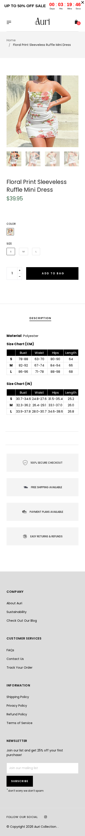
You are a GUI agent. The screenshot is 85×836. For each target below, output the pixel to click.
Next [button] (72, 111)
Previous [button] (13, 111)
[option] (42, 111)
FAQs (10, 650)
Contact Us (15, 659)
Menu (10, 23)
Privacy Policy (17, 705)
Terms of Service (19, 723)
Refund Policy (17, 714)
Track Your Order (19, 667)
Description (40, 318)
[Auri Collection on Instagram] (45, 817)
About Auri (14, 603)
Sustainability (17, 612)
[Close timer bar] (82, 2)
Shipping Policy (18, 697)
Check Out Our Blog (22, 620)
